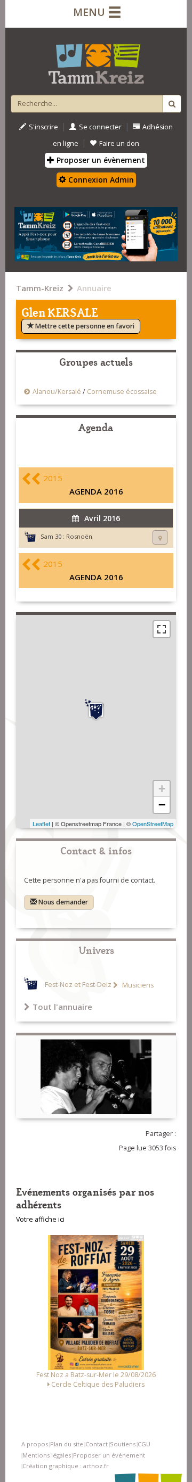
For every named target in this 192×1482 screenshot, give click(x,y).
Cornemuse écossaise (122, 391)
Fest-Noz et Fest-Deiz (78, 985)
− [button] (161, 804)
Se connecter (100, 126)
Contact (96, 1444)
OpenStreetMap (152, 823)
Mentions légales (46, 1455)
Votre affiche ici (40, 1219)
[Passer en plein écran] (162, 629)
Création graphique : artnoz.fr (65, 1466)
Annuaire (94, 288)
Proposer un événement (109, 1455)
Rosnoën (79, 536)
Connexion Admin (100, 180)
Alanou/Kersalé (57, 391)
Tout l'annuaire (62, 1006)
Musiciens (137, 985)
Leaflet (41, 823)
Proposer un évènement (99, 160)
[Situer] (160, 537)
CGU (144, 1444)
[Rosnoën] (96, 710)
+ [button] (161, 788)
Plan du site (66, 1444)
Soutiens (122, 1444)
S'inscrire (43, 126)
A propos (34, 1444)
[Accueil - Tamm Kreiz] (96, 59)
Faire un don (119, 143)
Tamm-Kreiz (39, 288)
